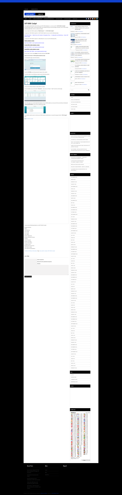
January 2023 (73, 193)
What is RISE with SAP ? (79, 82)
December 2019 (74, 223)
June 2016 (73, 305)
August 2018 (73, 256)
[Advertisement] (61, 4)
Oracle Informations (37, 18)
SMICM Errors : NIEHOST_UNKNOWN (82, 166)
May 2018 (72, 263)
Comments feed (74, 379)
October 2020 (73, 212)
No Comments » (80, 31)
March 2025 (73, 179)
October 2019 (73, 228)
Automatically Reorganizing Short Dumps (79, 139)
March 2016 (73, 309)
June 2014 (73, 358)
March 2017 (73, 288)
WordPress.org (74, 381)
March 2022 (73, 198)
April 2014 (73, 363)
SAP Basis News (67, 18)
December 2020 (74, 207)
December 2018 (74, 249)
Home (26, 18)
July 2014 (73, 356)
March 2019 (73, 244)
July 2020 (73, 216)
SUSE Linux (75, 18)
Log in (72, 374)
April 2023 (73, 188)
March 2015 (73, 337)
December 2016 (74, 295)
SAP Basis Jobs (59, 18)
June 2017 (73, 286)
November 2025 (74, 177)
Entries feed (73, 377)
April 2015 (73, 335)
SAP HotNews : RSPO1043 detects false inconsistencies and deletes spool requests (82, 54)
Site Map (26, 9)
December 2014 (74, 344)
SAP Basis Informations (49, 18)
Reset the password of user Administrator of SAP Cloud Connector (81, 41)
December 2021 (74, 200)
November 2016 (74, 298)
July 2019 (73, 235)
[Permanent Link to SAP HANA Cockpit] (30, 23)
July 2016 (73, 302)
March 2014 (73, 365)
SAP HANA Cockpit (51, 250)
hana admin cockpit (43, 250)
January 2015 (73, 342)
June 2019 (73, 237)
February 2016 (74, 312)
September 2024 (74, 186)
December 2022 (74, 195)
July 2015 (73, 328)
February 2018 (74, 270)
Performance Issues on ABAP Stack (82, 76)
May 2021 (72, 202)
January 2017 (73, 293)
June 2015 (73, 330)
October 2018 (73, 251)
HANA (30, 18)
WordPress (47, 474)
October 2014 (73, 349)
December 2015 (74, 316)
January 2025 (73, 184)
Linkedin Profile (34, 9)
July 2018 (73, 258)
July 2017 (73, 284)
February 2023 (74, 191)
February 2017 (74, 291)
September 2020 (74, 214)
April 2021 (73, 205)
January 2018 (73, 272)
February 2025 (74, 181)
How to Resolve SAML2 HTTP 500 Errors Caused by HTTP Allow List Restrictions (82, 28)
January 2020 (73, 221)
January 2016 (73, 314)
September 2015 (74, 323)
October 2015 (73, 321)
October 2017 (73, 279)
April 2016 (73, 307)
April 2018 (73, 265)
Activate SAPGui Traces (79, 164)
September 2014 (74, 351)
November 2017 (74, 277)
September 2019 (74, 230)
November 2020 (74, 209)
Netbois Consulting (44, 493)
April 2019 (73, 242)
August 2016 (73, 300)
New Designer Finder (55, 493)
